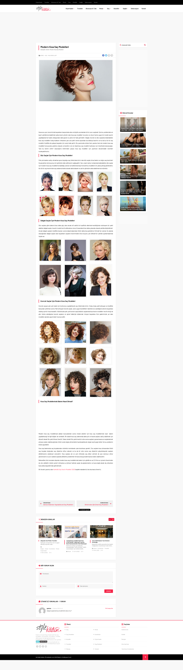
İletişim (124, 639)
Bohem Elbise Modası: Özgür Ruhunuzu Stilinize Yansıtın (133, 176)
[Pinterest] (43, 646)
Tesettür (98, 554)
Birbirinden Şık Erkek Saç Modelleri (96, 504)
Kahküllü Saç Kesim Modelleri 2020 (64, 469)
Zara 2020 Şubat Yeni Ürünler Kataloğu (75, 541)
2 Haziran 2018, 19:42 (57, 608)
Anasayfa (43, 49)
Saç (69, 2)
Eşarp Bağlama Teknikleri (99, 540)
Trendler (46, 2)
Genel (47, 49)
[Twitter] (40, 646)
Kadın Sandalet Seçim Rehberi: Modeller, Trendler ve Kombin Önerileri (132, 208)
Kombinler (75, 548)
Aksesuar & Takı (56, 2)
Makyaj (68, 649)
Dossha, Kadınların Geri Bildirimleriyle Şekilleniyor (132, 145)
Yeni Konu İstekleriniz (128, 649)
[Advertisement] (91, 28)
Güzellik (75, 2)
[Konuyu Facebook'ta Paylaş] (103, 55)
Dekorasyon (88, 2)
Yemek (96, 2)
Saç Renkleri (98, 644)
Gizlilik (123, 634)
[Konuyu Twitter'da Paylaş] (106, 55)
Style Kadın (39, 2)
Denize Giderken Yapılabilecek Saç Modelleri (58, 504)
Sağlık (81, 2)
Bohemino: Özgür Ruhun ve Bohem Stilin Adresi (131, 161)
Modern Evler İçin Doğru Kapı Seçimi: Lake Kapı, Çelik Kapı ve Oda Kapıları (132, 129)
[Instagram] (46, 646)
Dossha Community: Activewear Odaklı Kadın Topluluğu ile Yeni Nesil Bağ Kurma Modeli (132, 191)
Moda (64, 2)
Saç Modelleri (52, 55)
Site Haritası (125, 644)
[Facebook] (37, 646)
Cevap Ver (110, 608)
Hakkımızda (125, 629)
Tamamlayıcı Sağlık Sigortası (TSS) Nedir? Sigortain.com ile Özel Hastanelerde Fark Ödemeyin (51, 542)
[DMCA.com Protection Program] (41, 642)
